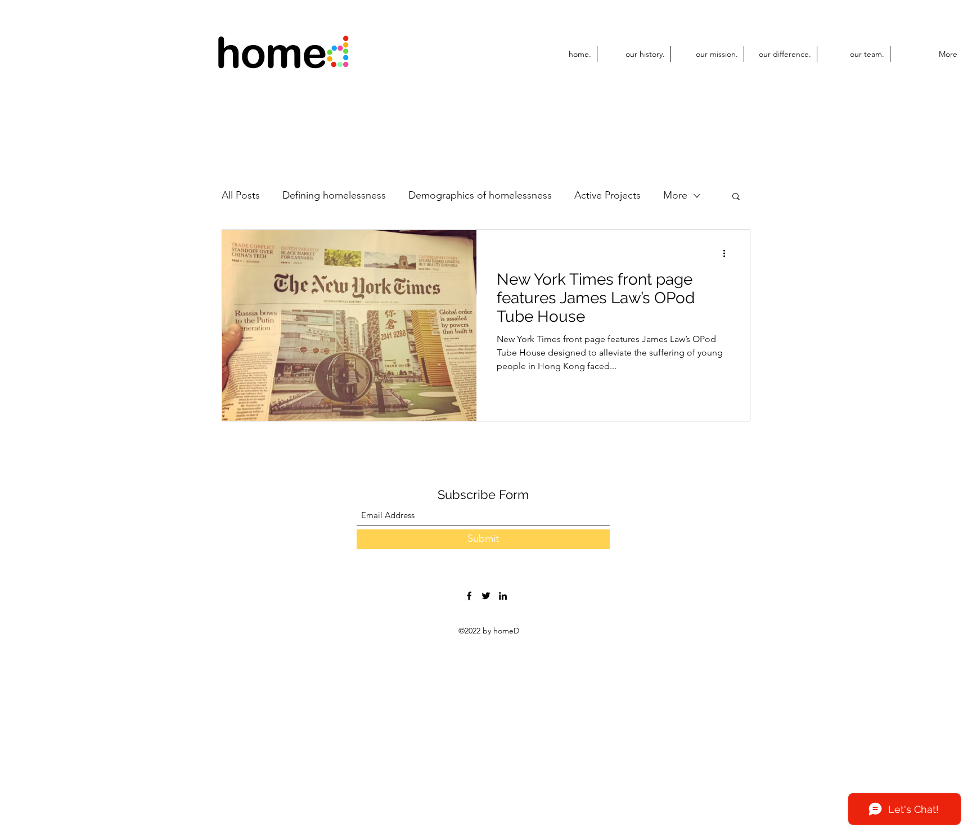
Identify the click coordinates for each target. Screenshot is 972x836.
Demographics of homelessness (480, 195)
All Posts (241, 195)
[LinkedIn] (502, 595)
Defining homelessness (334, 195)
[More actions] (728, 253)
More (675, 195)
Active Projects (607, 195)
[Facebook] (469, 595)
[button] (736, 197)
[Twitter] (486, 595)
